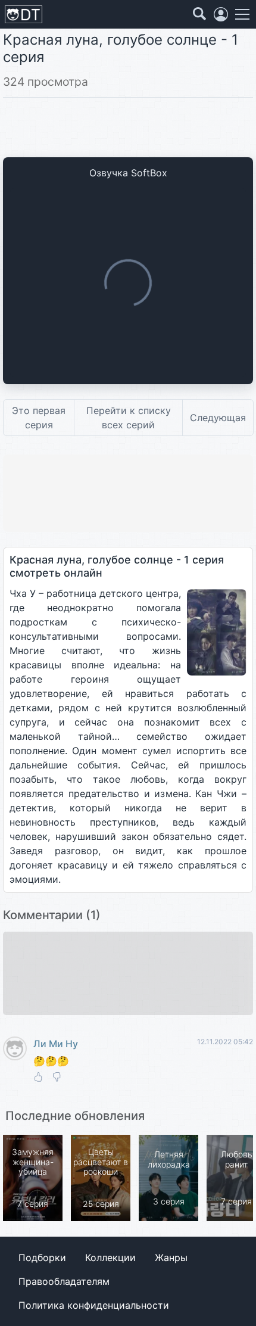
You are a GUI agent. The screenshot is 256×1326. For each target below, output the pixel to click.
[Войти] (221, 14)
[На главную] (23, 14)
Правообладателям (64, 1281)
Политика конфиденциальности (93, 1305)
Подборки (42, 1257)
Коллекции (110, 1257)
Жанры (171, 1257)
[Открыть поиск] (199, 14)
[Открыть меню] (242, 14)
